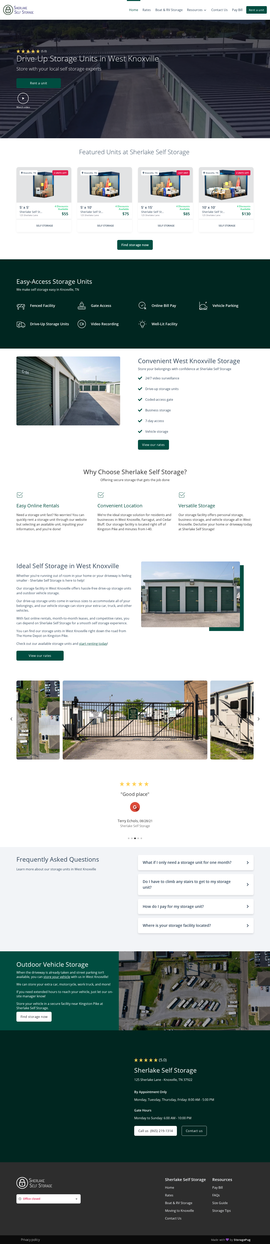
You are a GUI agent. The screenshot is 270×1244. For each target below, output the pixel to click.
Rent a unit (256, 10)
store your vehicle (56, 977)
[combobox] (48, 1199)
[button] (38, 83)
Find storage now (135, 245)
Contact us (194, 1131)
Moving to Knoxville (179, 1210)
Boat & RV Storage (178, 1203)
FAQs (216, 1195)
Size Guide (220, 1203)
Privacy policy (30, 1239)
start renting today (93, 643)
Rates (169, 1195)
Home (169, 1187)
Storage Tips (221, 1210)
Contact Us (173, 1218)
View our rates (153, 445)
